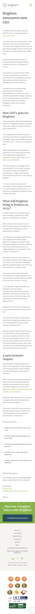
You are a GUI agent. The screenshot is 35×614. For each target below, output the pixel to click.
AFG (10, 157)
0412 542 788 (7, 488)
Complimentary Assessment (17, 518)
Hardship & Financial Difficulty (17, 548)
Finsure (27, 157)
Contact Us (17, 539)
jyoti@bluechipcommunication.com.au (15, 491)
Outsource (9, 160)
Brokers (17, 542)
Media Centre (17, 536)
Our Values (17, 533)
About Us (17, 530)
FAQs (17, 545)
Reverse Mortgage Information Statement (17, 552)
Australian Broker (9, 36)
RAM (4, 171)
